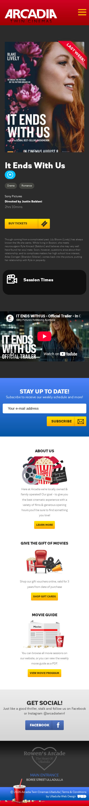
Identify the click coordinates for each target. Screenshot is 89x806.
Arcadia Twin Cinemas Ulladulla (41, 792)
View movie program (44, 673)
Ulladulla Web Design (63, 796)
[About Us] (44, 470)
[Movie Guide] (44, 634)
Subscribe (61, 421)
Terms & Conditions (74, 792)
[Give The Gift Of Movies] (44, 563)
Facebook (39, 725)
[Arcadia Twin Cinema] (31, 16)
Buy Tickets (17, 223)
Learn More (44, 524)
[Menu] (82, 12)
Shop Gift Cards (44, 596)
